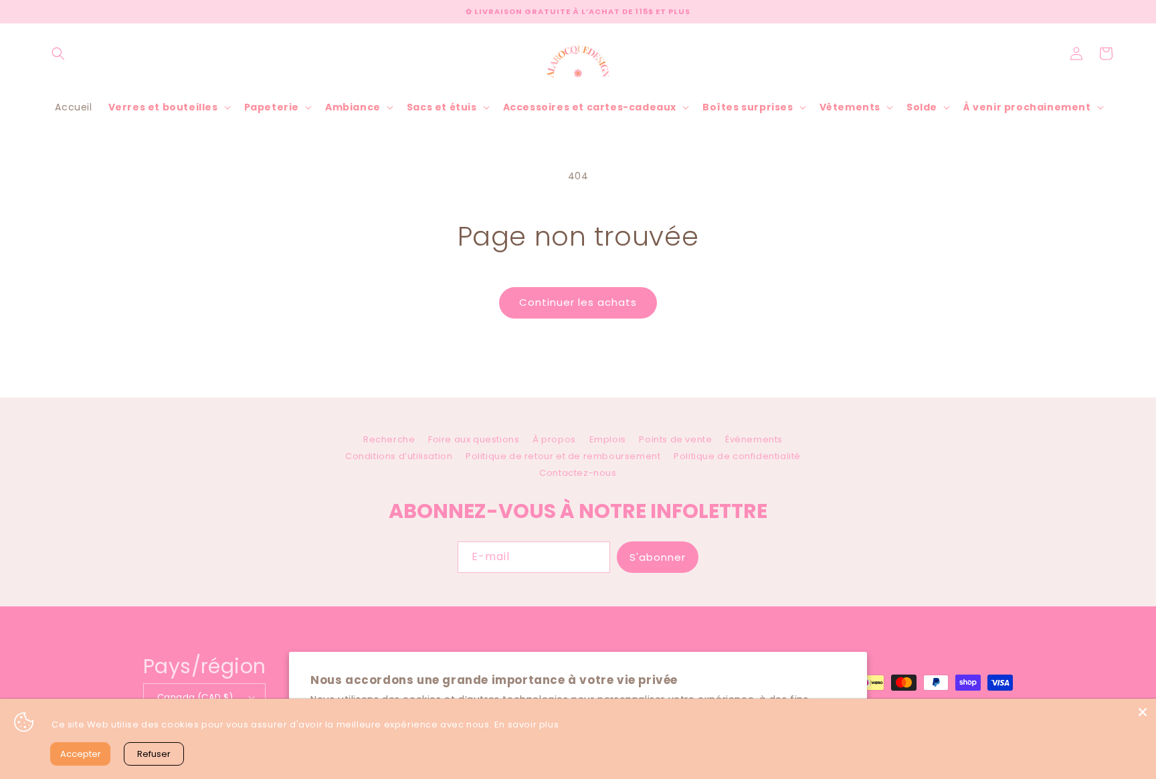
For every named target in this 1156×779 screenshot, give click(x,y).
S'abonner (658, 557)
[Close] (1142, 712)
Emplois (607, 439)
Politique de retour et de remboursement (563, 456)
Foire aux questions (473, 439)
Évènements (754, 439)
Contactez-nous (577, 473)
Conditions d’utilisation (398, 456)
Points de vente (675, 439)
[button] (58, 53)
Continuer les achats (578, 302)
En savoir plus (526, 724)
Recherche (389, 441)
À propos (554, 439)
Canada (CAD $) (195, 697)
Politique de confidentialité (737, 456)
